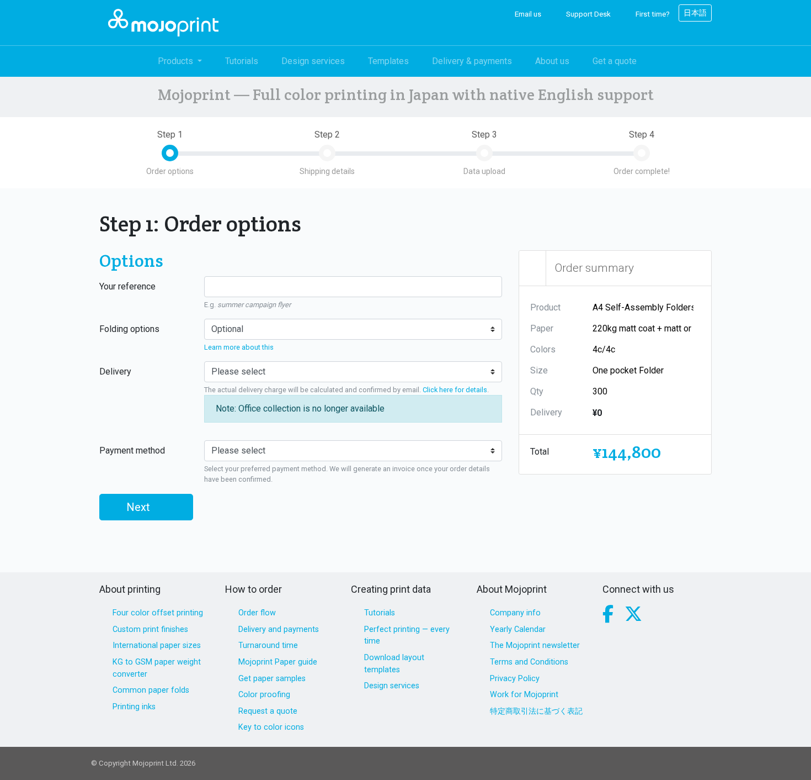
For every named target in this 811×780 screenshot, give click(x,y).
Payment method (132, 450)
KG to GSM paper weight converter (157, 668)
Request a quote (267, 711)
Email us (527, 14)
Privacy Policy (515, 678)
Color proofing (264, 694)
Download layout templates (394, 663)
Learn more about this (239, 347)
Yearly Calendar (518, 629)
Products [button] (176, 61)
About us (552, 61)
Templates (388, 61)
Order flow (257, 613)
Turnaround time (268, 645)
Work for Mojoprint (524, 694)
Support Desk (587, 14)
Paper (541, 328)
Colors (543, 349)
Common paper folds (151, 690)
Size (539, 370)
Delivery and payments (278, 629)
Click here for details (455, 390)
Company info (515, 613)
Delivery (115, 371)
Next (139, 507)
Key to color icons (271, 727)
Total (539, 451)
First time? (652, 14)
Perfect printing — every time (407, 635)
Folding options (129, 329)
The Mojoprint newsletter (535, 645)
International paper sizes (157, 645)
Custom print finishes (150, 629)
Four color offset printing (158, 613)
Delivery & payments (472, 61)
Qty (536, 391)
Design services (313, 61)
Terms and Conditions (529, 662)
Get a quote (615, 61)
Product (545, 307)
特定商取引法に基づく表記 (536, 711)
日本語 (695, 12)
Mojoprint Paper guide (277, 662)
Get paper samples (272, 678)
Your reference (127, 286)
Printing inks (134, 707)
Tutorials (241, 61)
